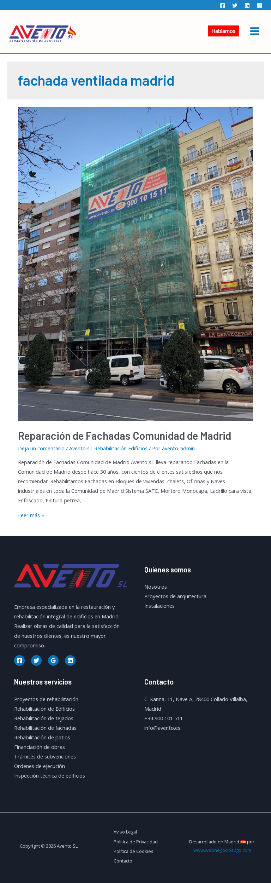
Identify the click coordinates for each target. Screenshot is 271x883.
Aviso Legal (125, 832)
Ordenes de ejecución (39, 765)
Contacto (123, 861)
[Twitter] (234, 5)
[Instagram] (259, 5)
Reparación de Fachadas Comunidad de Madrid (124, 435)
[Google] (53, 660)
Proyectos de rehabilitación (46, 699)
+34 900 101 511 (163, 718)
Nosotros (155, 586)
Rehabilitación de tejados (43, 718)
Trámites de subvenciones (45, 756)
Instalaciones (159, 605)
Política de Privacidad (136, 841)
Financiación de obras (39, 746)
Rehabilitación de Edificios (44, 708)
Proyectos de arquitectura (175, 596)
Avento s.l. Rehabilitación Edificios (108, 448)
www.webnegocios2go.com (222, 850)
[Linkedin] (247, 5)
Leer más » (31, 515)
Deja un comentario (41, 448)
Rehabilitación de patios (42, 737)
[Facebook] (222, 5)
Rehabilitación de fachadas (45, 727)
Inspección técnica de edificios (49, 775)
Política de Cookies (133, 851)
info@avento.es (162, 727)
